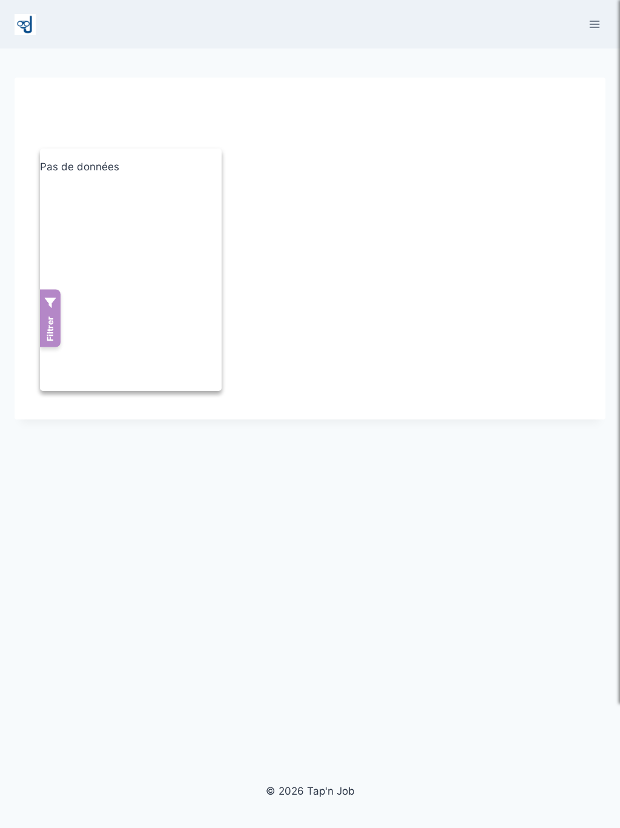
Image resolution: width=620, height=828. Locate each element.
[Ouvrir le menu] (594, 24)
